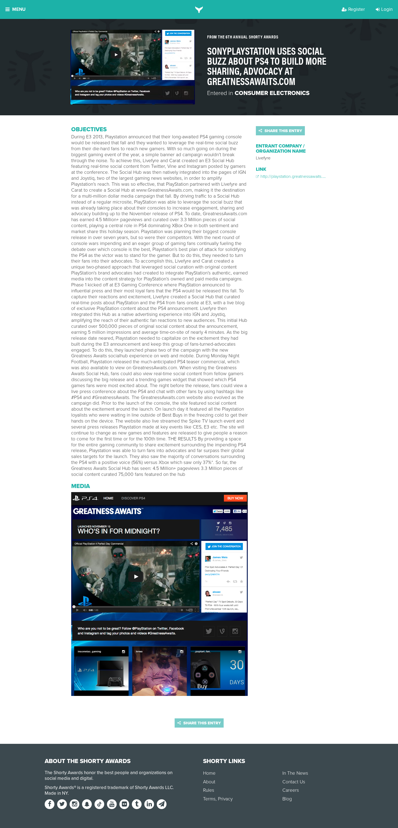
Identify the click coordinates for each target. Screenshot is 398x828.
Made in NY (56, 793)
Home (209, 773)
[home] (199, 9)
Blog (287, 799)
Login (387, 9)
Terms (209, 799)
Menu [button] (18, 9)
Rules (208, 790)
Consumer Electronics (272, 93)
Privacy (225, 799)
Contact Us (293, 782)
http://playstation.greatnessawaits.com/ (295, 176)
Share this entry (282, 130)
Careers (290, 790)
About (209, 782)
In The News (295, 773)
